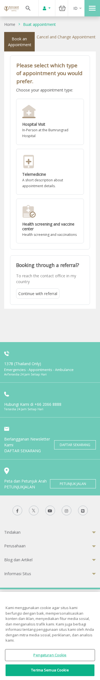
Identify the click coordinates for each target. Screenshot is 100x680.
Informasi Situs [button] (17, 573)
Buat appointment (39, 24)
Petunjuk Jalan (73, 483)
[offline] (50, 122)
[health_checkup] (50, 221)
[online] (50, 172)
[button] (50, 122)
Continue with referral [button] (37, 293)
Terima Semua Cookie (50, 669)
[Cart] (62, 8)
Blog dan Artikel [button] (18, 559)
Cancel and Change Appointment (66, 36)
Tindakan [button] (12, 532)
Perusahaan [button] (15, 545)
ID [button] (75, 8)
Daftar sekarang (75, 444)
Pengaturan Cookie (49, 654)
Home (9, 24)
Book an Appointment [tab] (19, 41)
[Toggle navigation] (92, 8)
